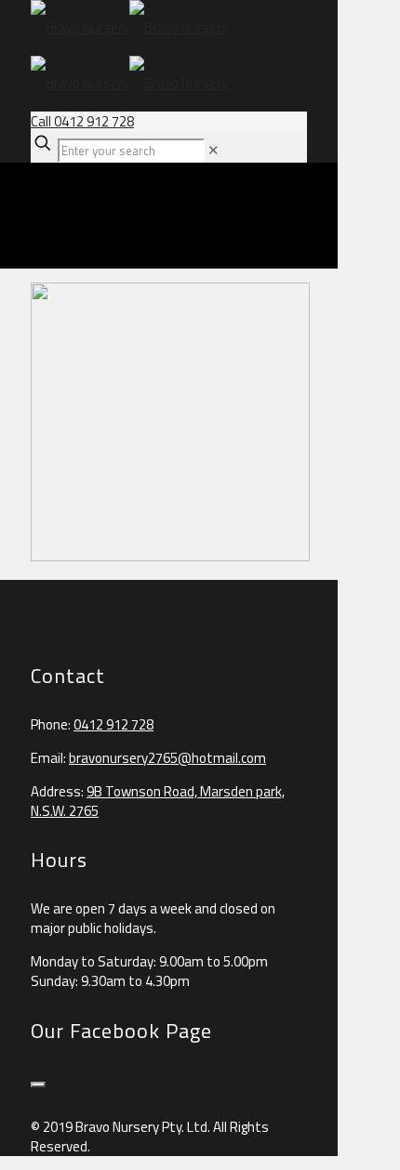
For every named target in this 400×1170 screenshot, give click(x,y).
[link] (213, 150)
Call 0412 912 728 (82, 121)
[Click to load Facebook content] (38, 1084)
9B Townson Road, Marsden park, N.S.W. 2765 (158, 801)
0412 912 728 (113, 724)
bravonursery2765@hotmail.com (167, 758)
